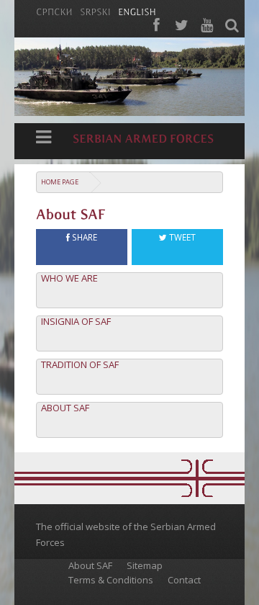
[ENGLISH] (137, 10)
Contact (184, 579)
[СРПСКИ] (54, 10)
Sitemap (145, 565)
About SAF (65, 408)
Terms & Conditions (110, 579)
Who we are (69, 278)
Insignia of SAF (76, 321)
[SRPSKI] (95, 10)
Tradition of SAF (80, 364)
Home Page (59, 182)
